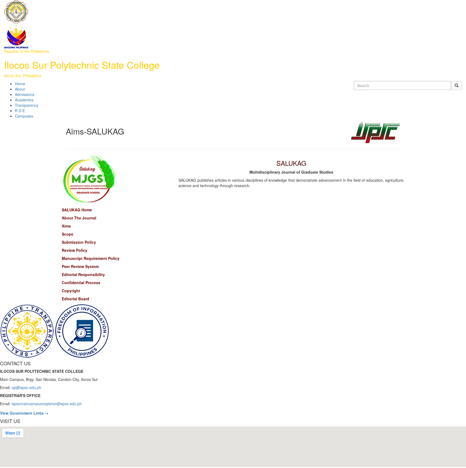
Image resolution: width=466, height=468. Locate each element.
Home (20, 83)
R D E (20, 110)
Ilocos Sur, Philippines (22, 75)
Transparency (26, 105)
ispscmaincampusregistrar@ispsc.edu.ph (47, 403)
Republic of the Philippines (26, 51)
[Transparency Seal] (27, 330)
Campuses (24, 116)
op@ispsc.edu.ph (26, 387)
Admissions (24, 94)
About (20, 89)
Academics (24, 99)
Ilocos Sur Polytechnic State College (82, 64)
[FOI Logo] (82, 330)
